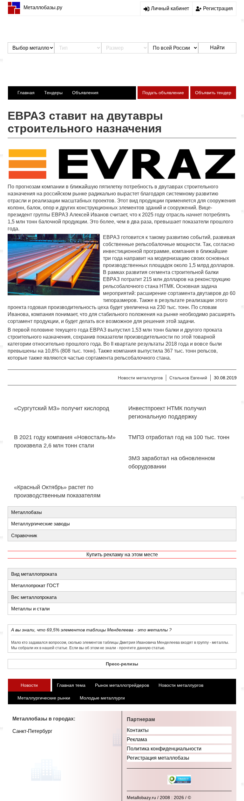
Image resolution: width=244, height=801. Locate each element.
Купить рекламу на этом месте (122, 554)
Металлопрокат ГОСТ (35, 585)
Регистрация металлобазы (158, 758)
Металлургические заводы (40, 523)
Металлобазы (26, 512)
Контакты (138, 730)
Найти (217, 47)
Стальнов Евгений (188, 377)
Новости (29, 685)
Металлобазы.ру (43, 7)
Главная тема (71, 685)
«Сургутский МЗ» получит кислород (61, 408)
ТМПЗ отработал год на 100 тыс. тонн (178, 437)
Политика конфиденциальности (164, 748)
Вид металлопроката (34, 574)
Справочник (24, 535)
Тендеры (53, 92)
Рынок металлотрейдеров (122, 685)
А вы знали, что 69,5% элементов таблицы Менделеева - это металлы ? (91, 629)
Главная (26, 92)
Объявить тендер (213, 92)
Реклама (137, 739)
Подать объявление (163, 92)
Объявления (85, 92)
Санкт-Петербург (32, 731)
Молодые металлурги (102, 697)
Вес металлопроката (34, 597)
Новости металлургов (140, 377)
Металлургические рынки (43, 697)
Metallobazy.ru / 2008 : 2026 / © (159, 797)
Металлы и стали (30, 608)
